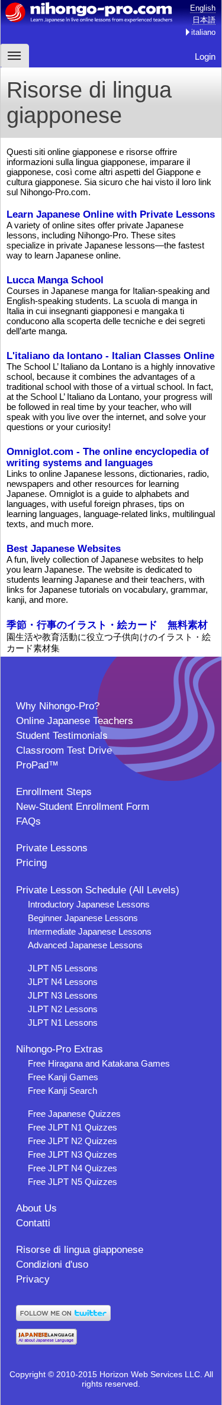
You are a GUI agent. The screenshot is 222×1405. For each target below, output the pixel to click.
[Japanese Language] (46, 1341)
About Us (36, 1208)
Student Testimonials (62, 735)
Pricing (31, 862)
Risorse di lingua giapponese (79, 1249)
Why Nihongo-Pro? (57, 706)
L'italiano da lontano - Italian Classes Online (110, 355)
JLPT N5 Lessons (63, 968)
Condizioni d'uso (52, 1264)
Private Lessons (52, 848)
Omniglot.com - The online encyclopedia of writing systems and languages (108, 457)
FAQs (28, 821)
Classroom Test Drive (64, 750)
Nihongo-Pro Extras (59, 1049)
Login (205, 56)
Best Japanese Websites (64, 548)
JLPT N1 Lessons (63, 1023)
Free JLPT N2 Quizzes (72, 1141)
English (202, 8)
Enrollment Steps (54, 791)
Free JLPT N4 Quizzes (72, 1168)
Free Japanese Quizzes (74, 1114)
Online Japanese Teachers (74, 720)
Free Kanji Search (62, 1091)
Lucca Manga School (55, 279)
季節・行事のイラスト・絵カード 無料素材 (107, 624)
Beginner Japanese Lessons (83, 918)
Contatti (33, 1223)
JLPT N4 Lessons (63, 982)
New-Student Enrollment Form (82, 806)
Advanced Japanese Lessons (85, 945)
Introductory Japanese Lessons (89, 904)
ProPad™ (37, 765)
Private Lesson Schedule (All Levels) (97, 890)
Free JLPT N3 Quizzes (72, 1154)
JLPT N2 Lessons (63, 1009)
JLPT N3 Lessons (63, 995)
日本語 (203, 19)
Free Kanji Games (63, 1077)
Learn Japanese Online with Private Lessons (111, 214)
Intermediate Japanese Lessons (90, 931)
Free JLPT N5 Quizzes (72, 1182)
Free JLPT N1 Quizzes (72, 1127)
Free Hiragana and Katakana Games (99, 1063)
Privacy (33, 1279)
